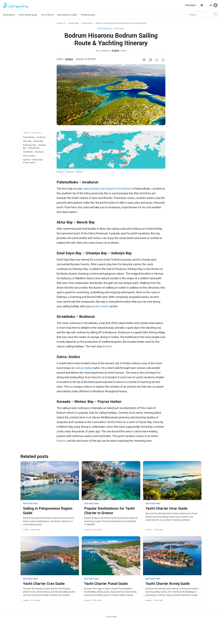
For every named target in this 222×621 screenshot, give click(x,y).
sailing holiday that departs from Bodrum (107, 188)
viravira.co (61, 23)
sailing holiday (83, 367)
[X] (163, 60)
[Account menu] (213, 5)
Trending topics (87, 15)
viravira (69, 59)
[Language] (202, 5)
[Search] (216, 14)
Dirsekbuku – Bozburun (33, 152)
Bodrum (61, 440)
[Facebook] (144, 60)
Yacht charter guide (28, 15)
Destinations (9, 15)
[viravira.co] (15, 5)
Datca (108, 346)
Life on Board (47, 15)
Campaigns (190, 5)
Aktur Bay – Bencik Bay (33, 141)
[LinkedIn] (150, 60)
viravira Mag (73, 23)
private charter (100, 306)
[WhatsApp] (156, 60)
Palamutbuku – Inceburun (34, 137)
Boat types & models (67, 15)
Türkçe (123, 50)
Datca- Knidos (29, 155)
